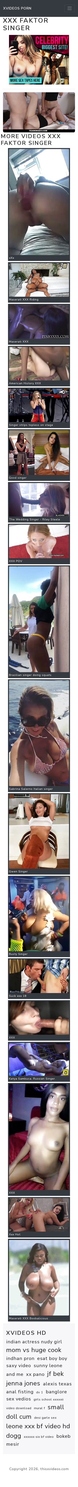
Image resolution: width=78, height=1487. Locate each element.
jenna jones (23, 1383)
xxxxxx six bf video (39, 1437)
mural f (39, 1408)
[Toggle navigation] (69, 8)
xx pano (35, 1374)
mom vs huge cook (33, 1350)
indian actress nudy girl (34, 1342)
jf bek (55, 1374)
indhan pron (20, 1358)
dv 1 (39, 1392)
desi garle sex (45, 1418)
